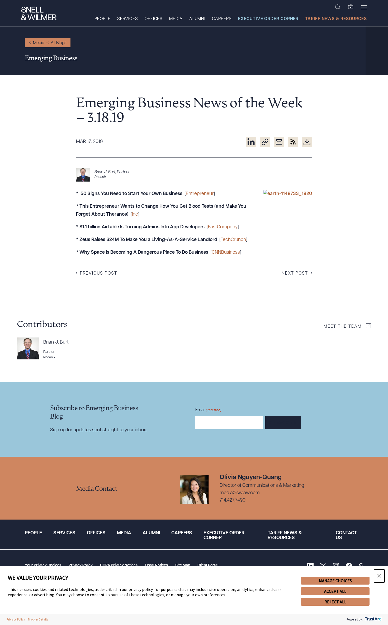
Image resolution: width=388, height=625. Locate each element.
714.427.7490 (232, 500)
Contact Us (346, 535)
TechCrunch (233, 240)
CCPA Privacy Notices (119, 565)
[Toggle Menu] (364, 7)
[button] (379, 576)
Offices (154, 19)
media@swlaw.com (240, 493)
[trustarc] (372, 619)
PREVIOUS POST (98, 273)
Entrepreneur (200, 194)
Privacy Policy (81, 565)
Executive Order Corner (268, 19)
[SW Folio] (350, 7)
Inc (135, 214)
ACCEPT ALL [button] (335, 591)
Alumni (197, 19)
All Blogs (59, 43)
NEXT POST (295, 273)
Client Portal (207, 565)
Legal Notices (156, 565)
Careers (221, 19)
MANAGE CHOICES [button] (335, 580)
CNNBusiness (226, 252)
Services (127, 19)
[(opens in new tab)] (251, 142)
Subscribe (283, 423)
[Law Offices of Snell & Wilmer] (39, 14)
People (102, 19)
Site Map (182, 565)
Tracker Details (38, 619)
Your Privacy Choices (43, 565)
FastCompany (223, 227)
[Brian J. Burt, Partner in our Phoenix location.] (194, 175)
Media (176, 19)
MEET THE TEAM (343, 327)
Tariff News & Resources (336, 19)
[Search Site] (337, 7)
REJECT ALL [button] (335, 601)
